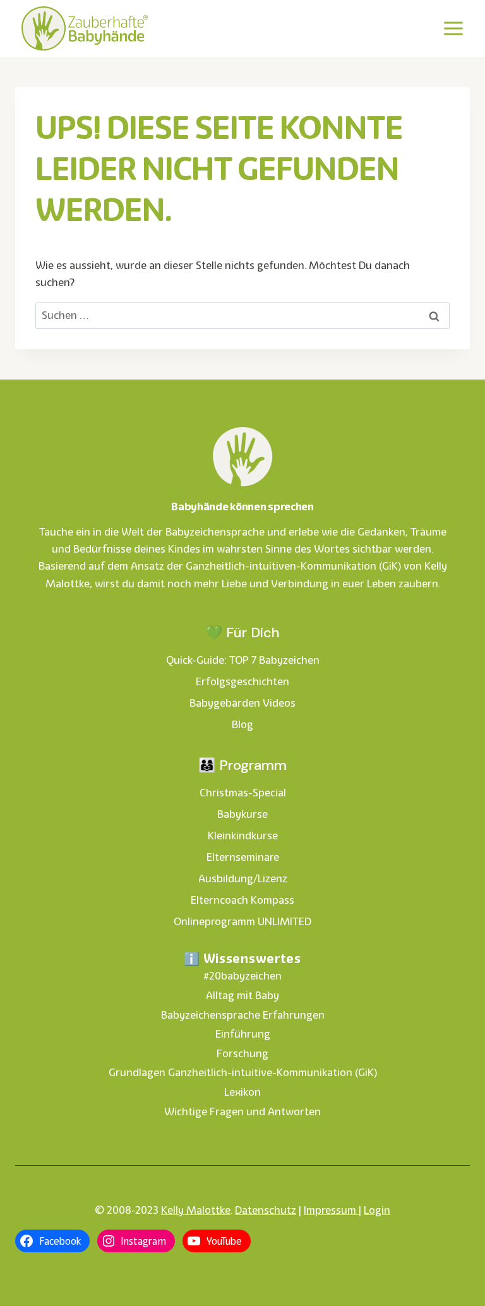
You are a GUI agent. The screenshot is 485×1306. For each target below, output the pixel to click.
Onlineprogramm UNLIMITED (242, 921)
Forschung (242, 1053)
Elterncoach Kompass (242, 900)
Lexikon (242, 1092)
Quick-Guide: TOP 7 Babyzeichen (243, 660)
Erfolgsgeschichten (242, 681)
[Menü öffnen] (453, 28)
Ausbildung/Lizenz (242, 878)
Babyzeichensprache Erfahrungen (243, 1015)
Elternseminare (243, 857)
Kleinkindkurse (243, 835)
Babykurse (242, 814)
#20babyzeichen (242, 976)
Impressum (331, 1210)
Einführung (242, 1034)
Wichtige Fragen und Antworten (242, 1111)
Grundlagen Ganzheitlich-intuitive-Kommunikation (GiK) (243, 1072)
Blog (242, 724)
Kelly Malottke (196, 1210)
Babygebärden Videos (242, 703)
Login (377, 1210)
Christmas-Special (243, 793)
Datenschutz (265, 1210)
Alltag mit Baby (242, 995)
